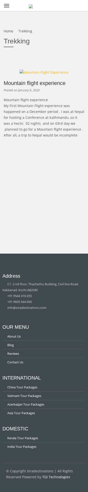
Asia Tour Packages (21, 413)
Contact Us (15, 362)
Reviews (13, 353)
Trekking (25, 31)
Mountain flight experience (35, 83)
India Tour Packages (21, 446)
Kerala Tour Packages (22, 438)
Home (8, 31)
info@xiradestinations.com (26, 307)
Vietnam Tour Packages (24, 396)
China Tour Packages (22, 387)
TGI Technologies (56, 477)
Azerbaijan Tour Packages (25, 404)
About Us (14, 336)
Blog (10, 345)
